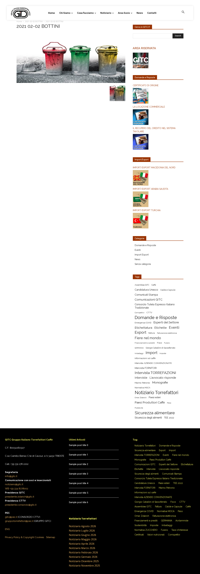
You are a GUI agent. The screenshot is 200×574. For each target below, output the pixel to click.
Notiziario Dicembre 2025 (84, 561)
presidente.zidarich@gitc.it (19, 496)
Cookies (39, 537)
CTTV (149, 312)
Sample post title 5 (78, 492)
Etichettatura (143, 327)
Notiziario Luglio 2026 (82, 530)
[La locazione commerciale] (158, 117)
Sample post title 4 (78, 483)
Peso (169, 403)
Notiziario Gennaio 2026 (83, 557)
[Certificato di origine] (158, 96)
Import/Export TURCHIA (146, 210)
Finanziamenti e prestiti (145, 343)
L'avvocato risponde (163, 377)
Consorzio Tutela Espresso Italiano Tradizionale (155, 306)
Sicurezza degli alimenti (148, 417)
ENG (7, 529)
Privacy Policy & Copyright (19, 537)
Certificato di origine (145, 85)
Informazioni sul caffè (145, 358)
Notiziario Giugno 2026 (82, 535)
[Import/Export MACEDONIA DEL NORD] (158, 178)
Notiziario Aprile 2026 (81, 543)
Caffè (153, 285)
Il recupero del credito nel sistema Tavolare (154, 130)
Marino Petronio (142, 382)
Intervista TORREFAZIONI (155, 372)
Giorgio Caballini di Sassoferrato (160, 348)
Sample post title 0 (78, 445)
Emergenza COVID (143, 323)
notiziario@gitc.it (14, 484)
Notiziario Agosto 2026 (82, 526)
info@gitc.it (11, 476)
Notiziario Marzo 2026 (82, 548)
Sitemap (50, 537)
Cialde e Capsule (167, 290)
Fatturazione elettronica (167, 333)
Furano (167, 343)
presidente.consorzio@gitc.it (20, 504)
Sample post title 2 (78, 464)
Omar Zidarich (141, 397)
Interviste (141, 377)
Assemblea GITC (142, 285)
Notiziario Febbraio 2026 (83, 552)
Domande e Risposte (145, 245)
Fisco (159, 343)
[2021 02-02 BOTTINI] (71, 82)
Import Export (142, 254)
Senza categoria (143, 264)
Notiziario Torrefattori (156, 392)
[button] (183, 12)
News (137, 259)
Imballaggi (139, 353)
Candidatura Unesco (146, 289)
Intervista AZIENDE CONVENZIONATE (153, 363)
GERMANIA (139, 348)
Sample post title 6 (78, 502)
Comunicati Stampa (146, 294)
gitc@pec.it (11, 517)
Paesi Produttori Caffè (150, 402)
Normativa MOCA (142, 387)
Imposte (163, 353)
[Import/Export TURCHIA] (158, 221)
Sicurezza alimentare (155, 412)
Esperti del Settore (166, 322)
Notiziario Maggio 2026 (83, 539)
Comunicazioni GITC (148, 299)
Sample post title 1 (78, 454)
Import (151, 352)
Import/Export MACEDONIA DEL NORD (154, 167)
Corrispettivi (139, 313)
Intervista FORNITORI (146, 368)
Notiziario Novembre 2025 (84, 565)
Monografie (160, 382)
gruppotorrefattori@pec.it (19, 521)
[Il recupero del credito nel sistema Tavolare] (158, 142)
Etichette (160, 327)
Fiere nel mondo (148, 338)
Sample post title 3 (78, 473)
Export (140, 332)
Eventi (138, 250)
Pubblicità (139, 408)
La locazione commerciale (149, 107)
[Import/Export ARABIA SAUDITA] (158, 199)
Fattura (151, 333)
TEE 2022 (169, 417)
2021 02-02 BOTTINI (34, 21)
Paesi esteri (155, 397)
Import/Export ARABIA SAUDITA (150, 189)
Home (19, 21)
